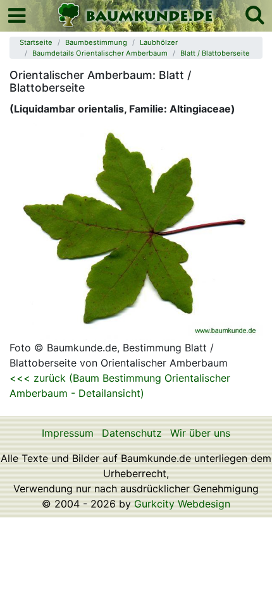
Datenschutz (132, 433)
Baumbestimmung (96, 42)
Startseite (36, 42)
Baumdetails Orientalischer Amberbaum (100, 53)
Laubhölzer (159, 42)
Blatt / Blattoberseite (215, 53)
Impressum (68, 433)
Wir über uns (200, 433)
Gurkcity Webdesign (182, 503)
